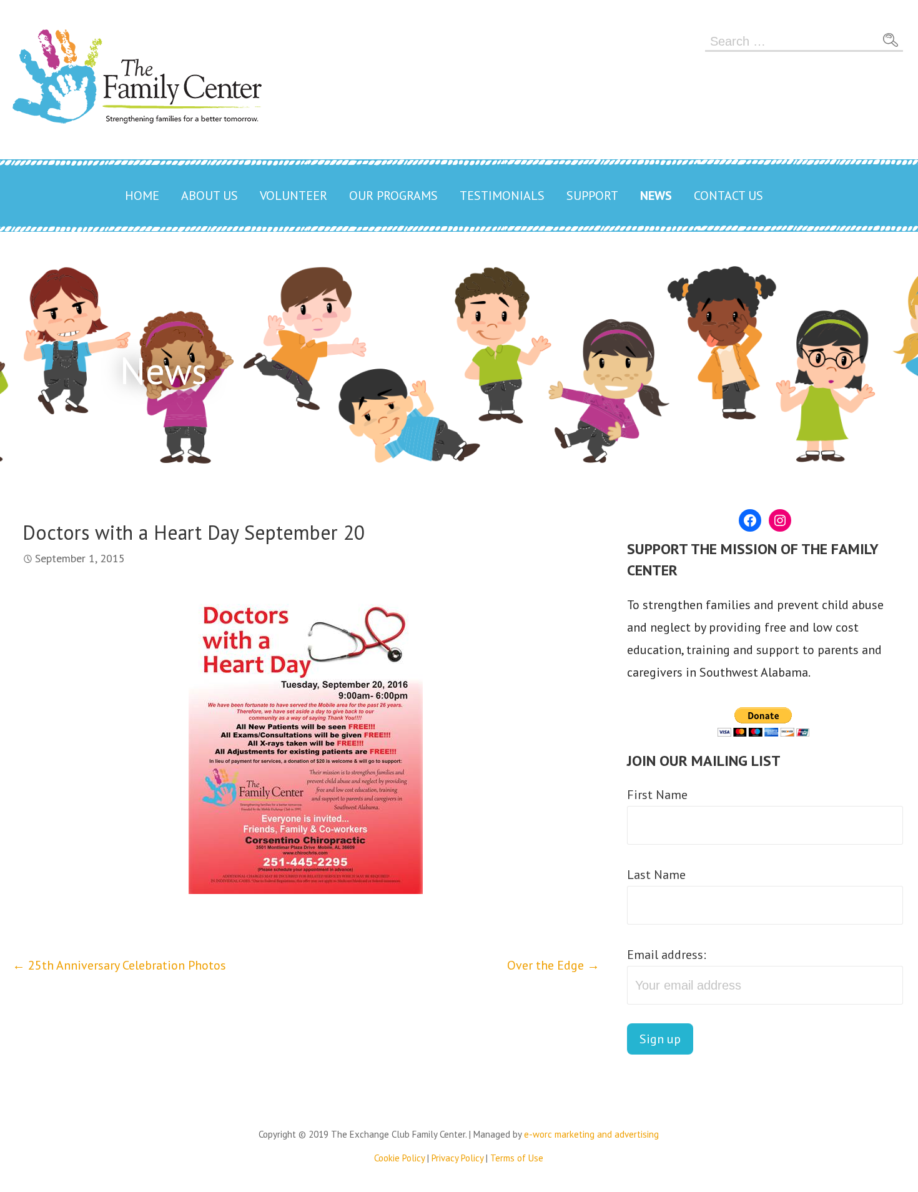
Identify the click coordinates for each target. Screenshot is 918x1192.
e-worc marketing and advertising (591, 1134)
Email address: (666, 954)
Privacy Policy (457, 1158)
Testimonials (502, 195)
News (656, 195)
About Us (209, 195)
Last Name (656, 875)
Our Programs (393, 195)
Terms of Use (516, 1158)
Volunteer (293, 195)
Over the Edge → (553, 965)
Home (142, 195)
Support (592, 195)
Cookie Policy (399, 1158)
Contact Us (728, 195)
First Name (657, 795)
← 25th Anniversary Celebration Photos (119, 965)
